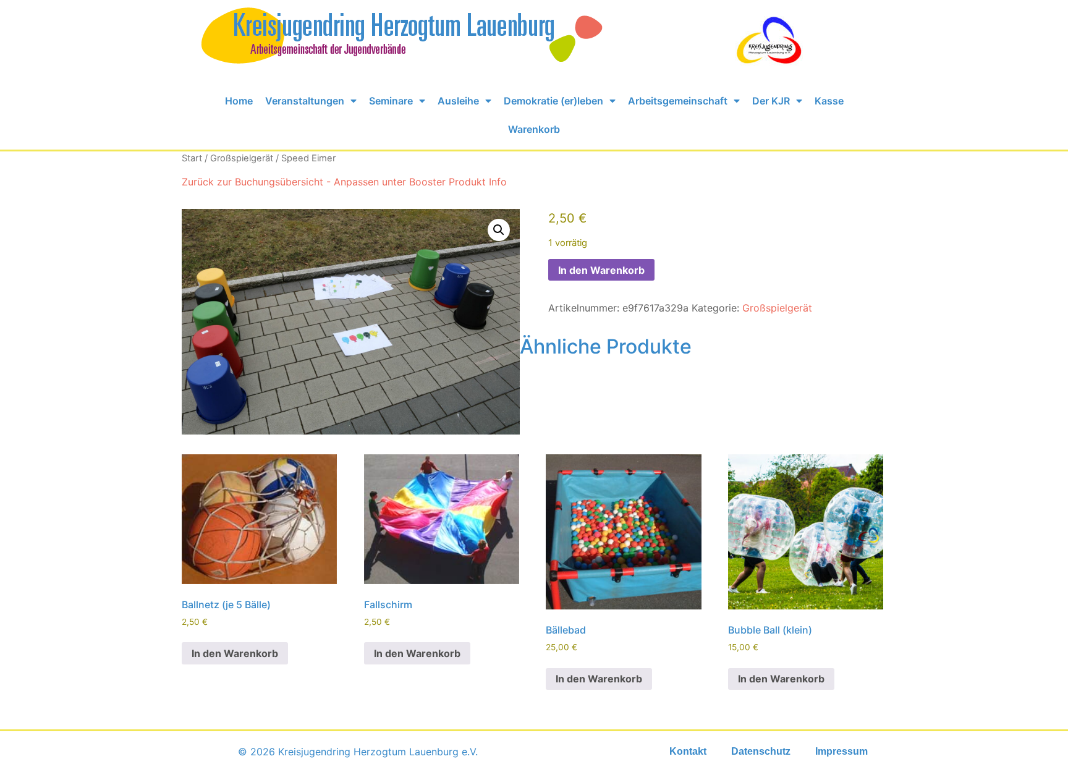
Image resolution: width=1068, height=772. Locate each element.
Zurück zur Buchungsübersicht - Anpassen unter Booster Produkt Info (344, 182)
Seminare (391, 101)
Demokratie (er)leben (553, 101)
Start (192, 158)
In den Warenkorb (601, 270)
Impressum (841, 751)
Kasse (829, 101)
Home (239, 101)
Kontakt (687, 751)
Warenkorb (534, 129)
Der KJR (771, 101)
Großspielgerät (241, 158)
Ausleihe (458, 101)
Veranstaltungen (304, 101)
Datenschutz (760, 751)
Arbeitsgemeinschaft (677, 101)
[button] (499, 230)
